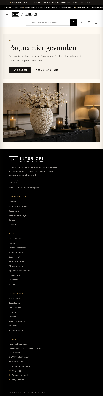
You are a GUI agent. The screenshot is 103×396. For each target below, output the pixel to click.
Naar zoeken (20, 70)
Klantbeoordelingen (17, 247)
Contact (12, 201)
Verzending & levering (18, 206)
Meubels (12, 316)
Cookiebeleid (15, 275)
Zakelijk (12, 243)
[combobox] (48, 22)
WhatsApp (16, 371)
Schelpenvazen (15, 298)
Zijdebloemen (15, 303)
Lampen (12, 312)
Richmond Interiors (17, 321)
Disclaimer (13, 279)
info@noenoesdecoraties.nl (21, 366)
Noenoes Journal (16, 252)
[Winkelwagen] (96, 22)
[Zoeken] (73, 22)
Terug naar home (47, 70)
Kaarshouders (15, 307)
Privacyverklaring (16, 266)
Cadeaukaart (14, 257)
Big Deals (13, 325)
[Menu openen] (7, 14)
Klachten (12, 224)
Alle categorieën (16, 330)
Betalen (12, 220)
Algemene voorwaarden (19, 270)
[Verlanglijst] (89, 22)
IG (11, 182)
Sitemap (12, 284)
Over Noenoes (15, 238)
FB (16, 182)
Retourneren (14, 211)
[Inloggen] (82, 22)
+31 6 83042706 (16, 361)
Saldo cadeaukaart (17, 261)
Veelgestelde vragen (18, 215)
